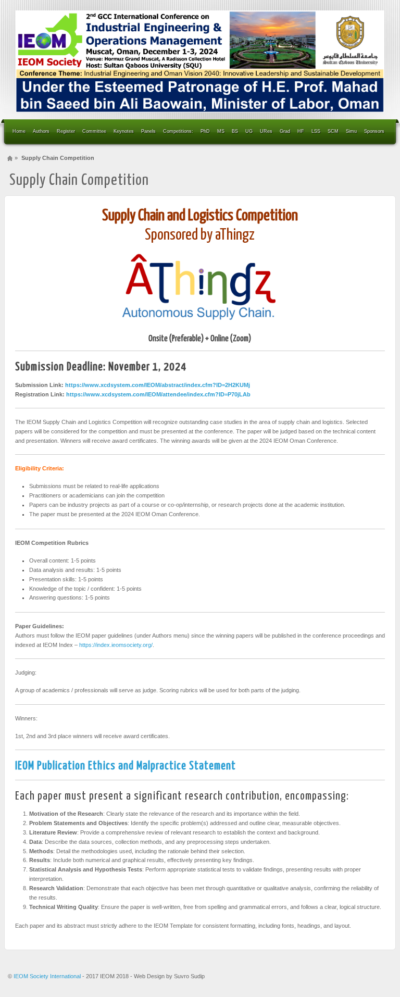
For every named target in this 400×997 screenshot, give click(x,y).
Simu (351, 131)
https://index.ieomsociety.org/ (116, 645)
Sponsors (374, 131)
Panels (148, 131)
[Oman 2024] (200, 61)
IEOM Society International (48, 976)
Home (19, 131)
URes (266, 131)
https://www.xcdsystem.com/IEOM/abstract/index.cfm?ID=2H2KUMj (157, 385)
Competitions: (178, 131)
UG (249, 131)
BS (235, 131)
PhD (205, 131)
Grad (285, 131)
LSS (315, 131)
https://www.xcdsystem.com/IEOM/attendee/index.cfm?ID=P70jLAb (158, 394)
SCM (333, 131)
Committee (94, 131)
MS (220, 131)
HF (300, 131)
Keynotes (124, 131)
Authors (41, 131)
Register (66, 131)
